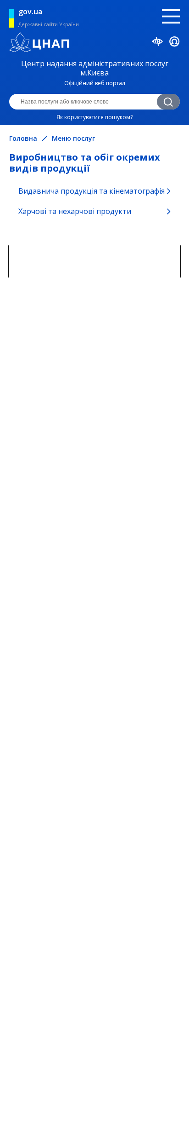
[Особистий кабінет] (174, 43)
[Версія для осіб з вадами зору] (157, 43)
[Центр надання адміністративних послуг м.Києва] (94, 43)
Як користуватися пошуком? (94, 117)
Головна (23, 138)
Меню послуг (73, 138)
